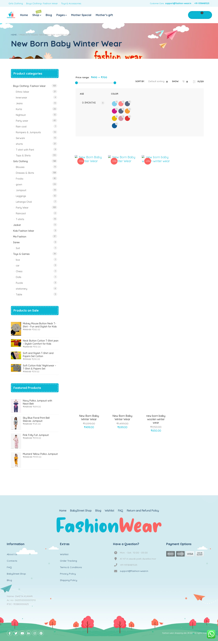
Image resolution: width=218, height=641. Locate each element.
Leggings (21, 196)
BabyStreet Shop (81, 510)
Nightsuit (21, 115)
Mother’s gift (104, 15)
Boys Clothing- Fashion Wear (42, 3)
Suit (18, 248)
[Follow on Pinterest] (41, 633)
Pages (60, 15)
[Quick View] (92, 417)
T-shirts (20, 219)
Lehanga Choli (24, 201)
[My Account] (192, 15)
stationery (21, 288)
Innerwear (21, 97)
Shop (36, 13)
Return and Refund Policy (143, 510)
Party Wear (22, 207)
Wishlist (109, 510)
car (17, 265)
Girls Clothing (16, 3)
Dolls (18, 277)
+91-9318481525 (201, 3)
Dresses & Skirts (25, 172)
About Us (12, 554)
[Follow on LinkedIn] (28, 633)
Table (19, 294)
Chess (19, 271)
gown (19, 184)
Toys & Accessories (71, 3)
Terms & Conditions (71, 567)
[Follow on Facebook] (9, 633)
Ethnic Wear (22, 91)
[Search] (207, 15)
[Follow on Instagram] (34, 633)
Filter (201, 81)
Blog (49, 15)
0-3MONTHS (89, 102)
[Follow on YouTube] (22, 633)
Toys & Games (21, 254)
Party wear (22, 120)
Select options (85, 417)
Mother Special (81, 15)
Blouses (20, 167)
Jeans (19, 103)
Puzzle (19, 282)
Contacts (12, 560)
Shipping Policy (68, 580)
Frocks (19, 178)
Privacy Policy (68, 573)
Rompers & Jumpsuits (28, 132)
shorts (19, 143)
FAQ (120, 510)
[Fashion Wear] (11, 15)
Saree (16, 242)
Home (24, 15)
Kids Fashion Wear (23, 230)
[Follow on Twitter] (16, 633)
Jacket (17, 225)
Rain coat (21, 126)
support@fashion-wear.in (178, 3)
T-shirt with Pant (25, 149)
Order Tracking (68, 560)
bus (18, 259)
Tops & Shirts (23, 155)
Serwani (20, 138)
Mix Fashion (19, 236)
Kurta (19, 109)
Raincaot (21, 213)
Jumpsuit (21, 190)
